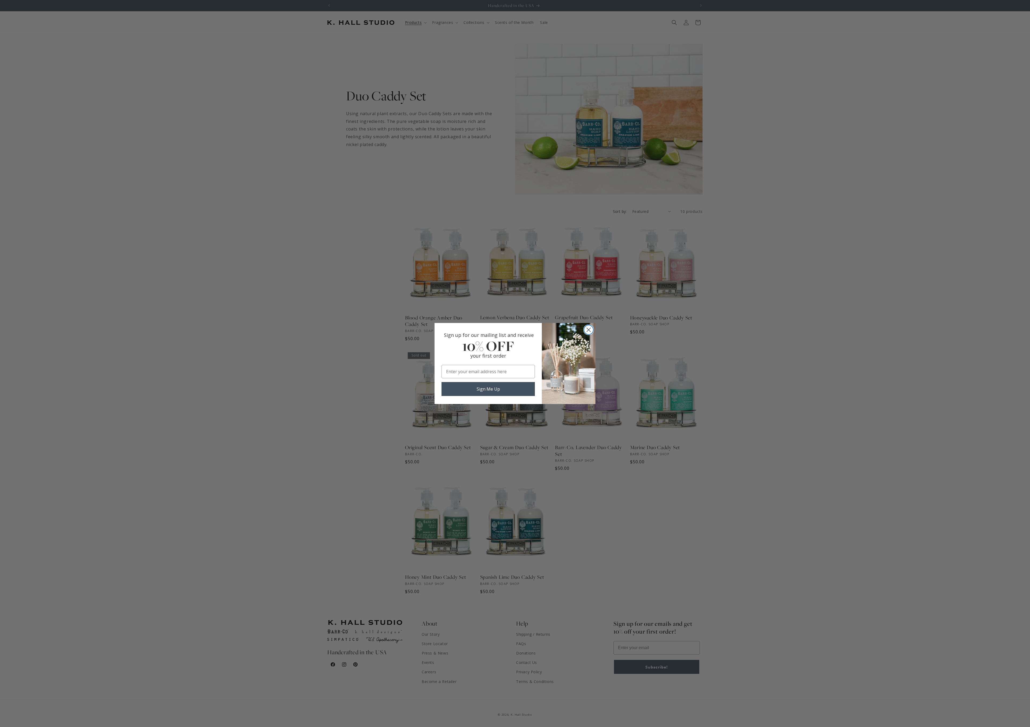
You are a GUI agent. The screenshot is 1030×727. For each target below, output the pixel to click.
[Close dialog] (588, 330)
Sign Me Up (488, 389)
